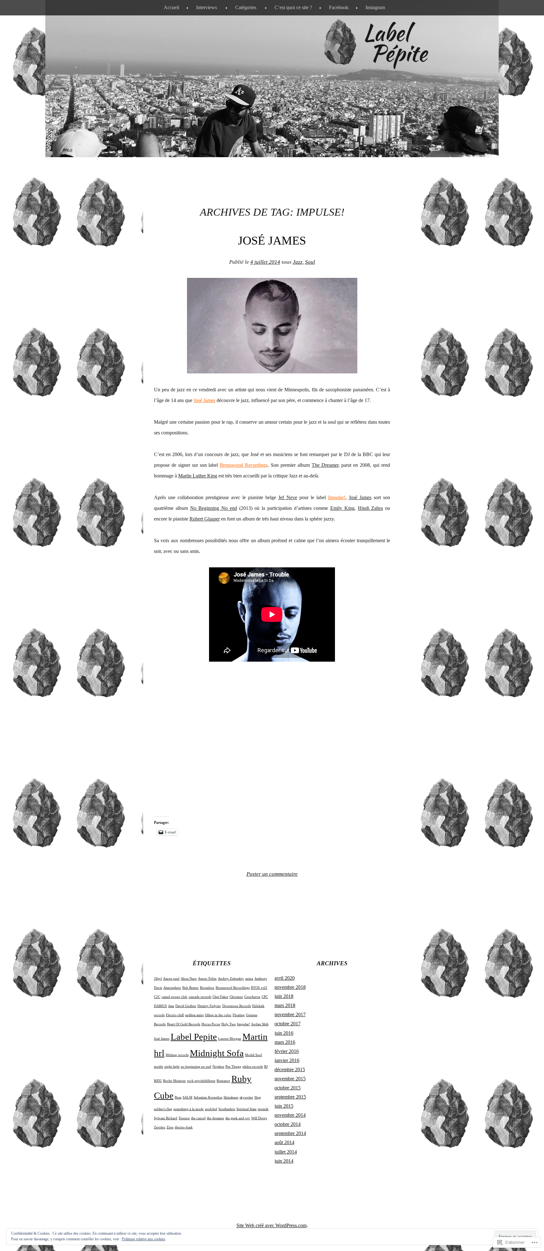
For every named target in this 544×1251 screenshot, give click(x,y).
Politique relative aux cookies (143, 1239)
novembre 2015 (290, 1078)
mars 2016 (285, 1042)
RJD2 (158, 1081)
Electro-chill (175, 1015)
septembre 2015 (290, 1096)
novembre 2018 (290, 987)
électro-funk (184, 1127)
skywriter (246, 1097)
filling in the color (218, 1015)
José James (272, 240)
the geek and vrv (237, 1118)
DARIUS (160, 1006)
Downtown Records (236, 1006)
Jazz (298, 262)
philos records (252, 1066)
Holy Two (228, 1024)
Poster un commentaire (272, 874)
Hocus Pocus (210, 1024)
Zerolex (159, 1127)
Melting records (177, 1055)
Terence (184, 1118)
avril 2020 (285, 978)
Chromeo (236, 997)
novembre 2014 (290, 1115)
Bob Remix (190, 987)
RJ (266, 1066)
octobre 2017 (288, 1023)
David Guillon (185, 1006)
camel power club (174, 997)
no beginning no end (196, 1066)
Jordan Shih (260, 1024)
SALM (187, 1097)
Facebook (338, 7)
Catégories (245, 7)
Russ (178, 1097)
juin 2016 (284, 1033)
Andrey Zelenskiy (231, 978)
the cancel (198, 1118)
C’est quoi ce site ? (293, 7)
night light (171, 1066)
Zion (170, 1127)
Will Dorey (259, 1118)
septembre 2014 (290, 1133)
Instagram (375, 7)
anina (249, 978)
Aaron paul (171, 978)
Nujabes (218, 1066)
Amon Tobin (207, 978)
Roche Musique (174, 1081)
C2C (157, 997)
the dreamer (215, 1118)
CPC (265, 997)
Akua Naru (189, 978)
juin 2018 (284, 996)
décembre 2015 (290, 1069)
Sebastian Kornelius (208, 1097)
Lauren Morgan (229, 1038)
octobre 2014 (288, 1124)
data (171, 1006)
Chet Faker (220, 997)
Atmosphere (172, 987)
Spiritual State (246, 1109)
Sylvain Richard (165, 1118)
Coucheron (252, 997)
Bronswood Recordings (244, 465)
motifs (158, 1066)
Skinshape (231, 1097)
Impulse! (243, 1024)
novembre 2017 (290, 1014)
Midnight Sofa (217, 1053)
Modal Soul (253, 1055)
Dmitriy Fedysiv (209, 1006)
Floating (239, 1015)
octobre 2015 (288, 1087)
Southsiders (226, 1109)
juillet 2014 (286, 1152)
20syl (158, 978)
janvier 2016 (287, 1060)
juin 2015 (284, 1106)
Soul (310, 262)
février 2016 (287, 1051)
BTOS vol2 (259, 987)
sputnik (263, 1109)
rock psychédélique (201, 1081)
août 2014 (284, 1142)
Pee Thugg (233, 1066)
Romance (223, 1081)
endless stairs (194, 1015)
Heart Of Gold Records (183, 1024)
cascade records (200, 997)
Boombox (207, 987)
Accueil (171, 7)
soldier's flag (163, 1109)
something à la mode (188, 1109)
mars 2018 (285, 1005)
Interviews (206, 7)
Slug (257, 1097)
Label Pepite (194, 1037)
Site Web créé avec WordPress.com (271, 1225)
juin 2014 (284, 1161)
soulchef (211, 1109)
